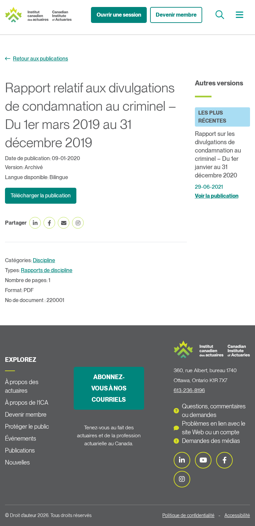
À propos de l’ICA (26, 402)
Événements (20, 438)
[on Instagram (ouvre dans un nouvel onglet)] (78, 223)
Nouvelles (17, 462)
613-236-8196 (189, 390)
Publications (20, 450)
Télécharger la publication (41, 195)
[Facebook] (224, 460)
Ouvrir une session (119, 15)
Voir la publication (216, 196)
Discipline (44, 260)
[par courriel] (63, 223)
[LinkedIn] (182, 460)
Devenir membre (176, 15)
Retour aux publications (40, 58)
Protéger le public (27, 426)
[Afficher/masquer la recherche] (221, 15)
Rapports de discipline (46, 270)
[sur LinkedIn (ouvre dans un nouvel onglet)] (35, 223)
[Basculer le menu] (240, 15)
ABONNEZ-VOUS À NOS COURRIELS (109, 388)
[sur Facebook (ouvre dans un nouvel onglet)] (49, 223)
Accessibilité (237, 515)
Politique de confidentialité (188, 515)
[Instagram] (182, 479)
